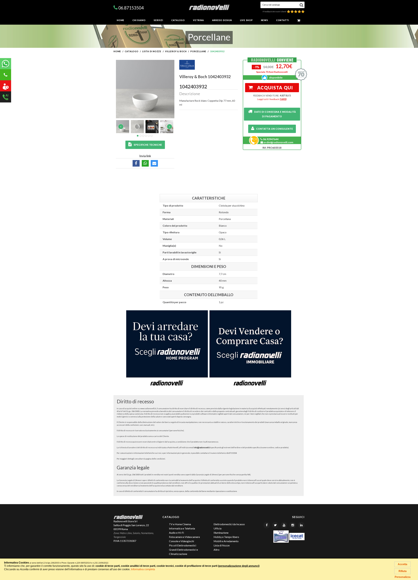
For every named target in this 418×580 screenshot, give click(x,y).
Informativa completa (143, 569)
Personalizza (402, 577)
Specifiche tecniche (147, 144)
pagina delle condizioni (155, 459)
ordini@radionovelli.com (278, 142)
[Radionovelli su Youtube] (284, 525)
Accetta (402, 564)
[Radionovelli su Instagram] (292, 525)
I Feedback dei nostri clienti (275, 11)
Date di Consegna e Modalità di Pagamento (274, 114)
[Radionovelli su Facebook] (266, 525)
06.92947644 (270, 139)
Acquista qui (275, 87)
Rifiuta (403, 571)
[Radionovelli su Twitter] (275, 525)
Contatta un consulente (273, 128)
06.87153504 (131, 7)
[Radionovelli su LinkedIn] (301, 525)
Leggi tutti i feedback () (272, 99)
